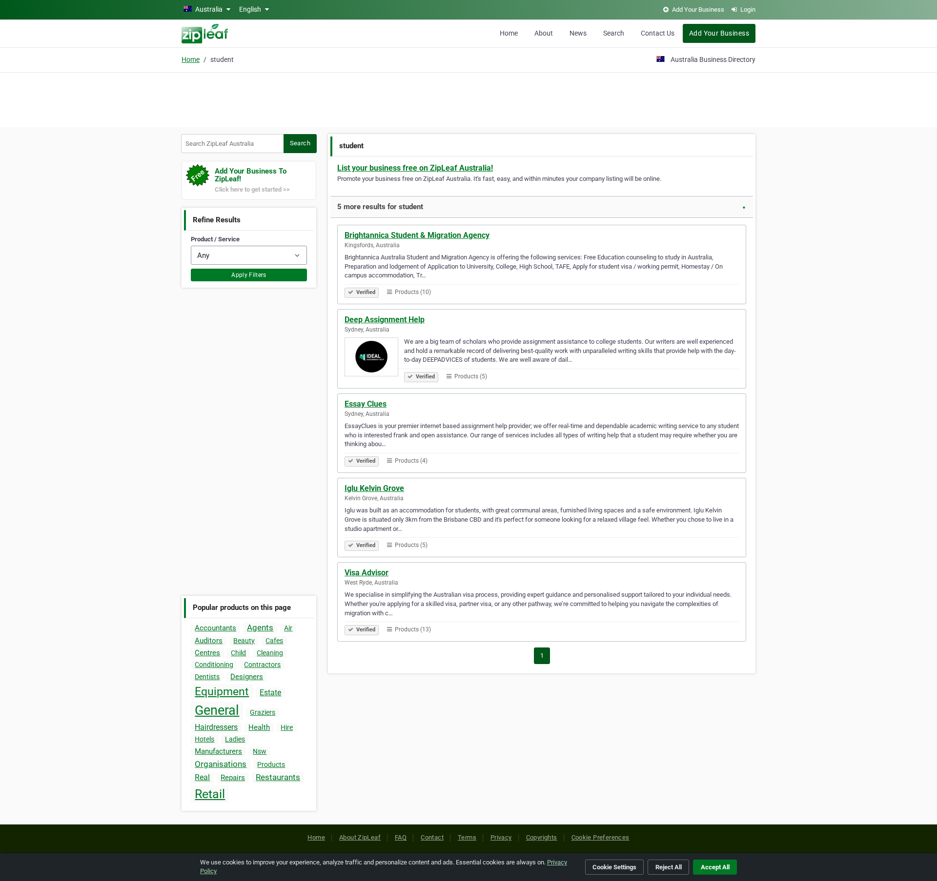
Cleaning (270, 653)
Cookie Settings (614, 867)
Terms (467, 837)
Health (259, 727)
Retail (210, 794)
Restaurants (278, 777)
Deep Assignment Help (385, 319)
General (217, 710)
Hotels (204, 739)
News (578, 33)
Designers (246, 676)
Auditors (209, 640)
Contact (432, 837)
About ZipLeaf (360, 837)
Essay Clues (366, 404)
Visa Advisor (366, 572)
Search (613, 33)
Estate (270, 692)
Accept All (715, 867)
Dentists (207, 677)
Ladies (235, 739)
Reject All (668, 867)
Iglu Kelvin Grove (374, 488)
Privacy (501, 837)
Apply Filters (248, 275)
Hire (287, 727)
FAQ (401, 837)
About (543, 33)
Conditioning (214, 664)
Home (509, 33)
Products (271, 764)
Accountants (215, 628)
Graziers (262, 712)
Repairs (233, 777)
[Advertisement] (468, 98)
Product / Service (215, 239)
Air (288, 628)
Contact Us (657, 33)
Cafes (274, 641)
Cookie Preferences (600, 837)
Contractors (262, 664)
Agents (260, 627)
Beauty (244, 641)
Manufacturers (218, 751)
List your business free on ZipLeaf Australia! (415, 168)
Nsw (259, 751)
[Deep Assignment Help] (374, 358)
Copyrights (541, 837)
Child (238, 653)
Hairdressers (216, 727)
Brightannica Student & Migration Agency (417, 235)
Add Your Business (719, 33)
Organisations (220, 764)
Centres (207, 652)
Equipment (222, 691)
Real (202, 777)
